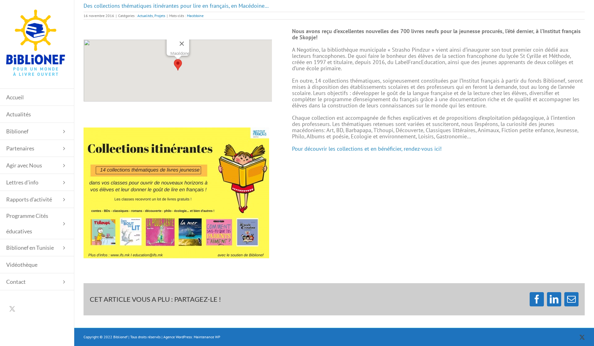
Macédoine (195, 15)
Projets (159, 15)
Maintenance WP (207, 337)
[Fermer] (181, 43)
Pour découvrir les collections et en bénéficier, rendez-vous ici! (366, 148)
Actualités (145, 15)
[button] (178, 65)
